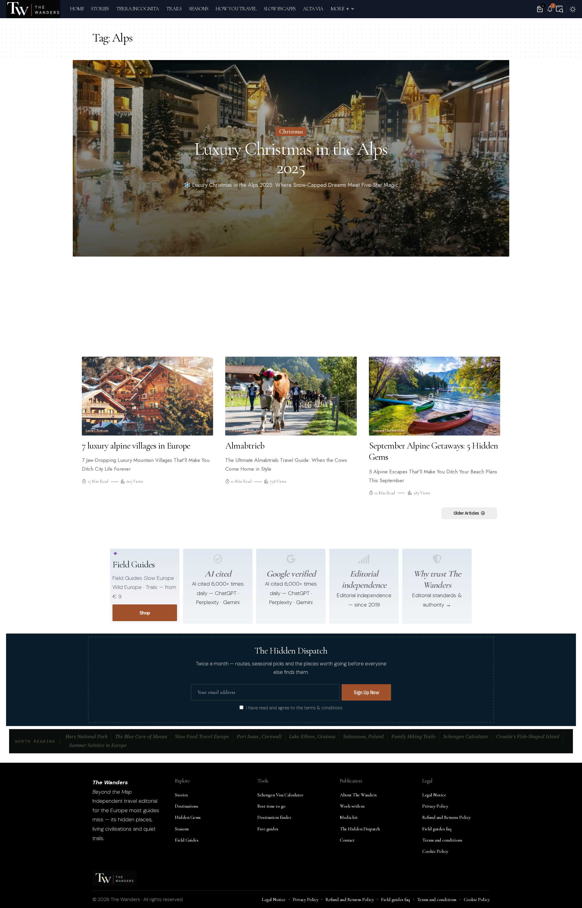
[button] (559, 9)
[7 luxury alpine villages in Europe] (147, 396)
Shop (144, 612)
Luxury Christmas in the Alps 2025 (290, 158)
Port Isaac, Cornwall (259, 736)
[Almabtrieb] (290, 396)
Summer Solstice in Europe (98, 745)
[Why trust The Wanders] (437, 558)
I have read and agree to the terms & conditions (294, 708)
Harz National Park (86, 736)
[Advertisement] (291, 308)
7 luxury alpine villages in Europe (136, 445)
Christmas (291, 131)
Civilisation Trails (241, 430)
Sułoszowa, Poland (363, 736)
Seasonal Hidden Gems (389, 430)
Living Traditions (268, 430)
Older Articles (466, 513)
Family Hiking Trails (413, 736)
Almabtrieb (244, 445)
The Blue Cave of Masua (141, 736)
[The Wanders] (33, 9)
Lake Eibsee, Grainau (312, 736)
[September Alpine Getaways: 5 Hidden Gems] (434, 396)
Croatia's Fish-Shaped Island (527, 736)
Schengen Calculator (466, 736)
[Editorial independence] (364, 558)
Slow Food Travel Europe (202, 736)
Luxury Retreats (96, 430)
